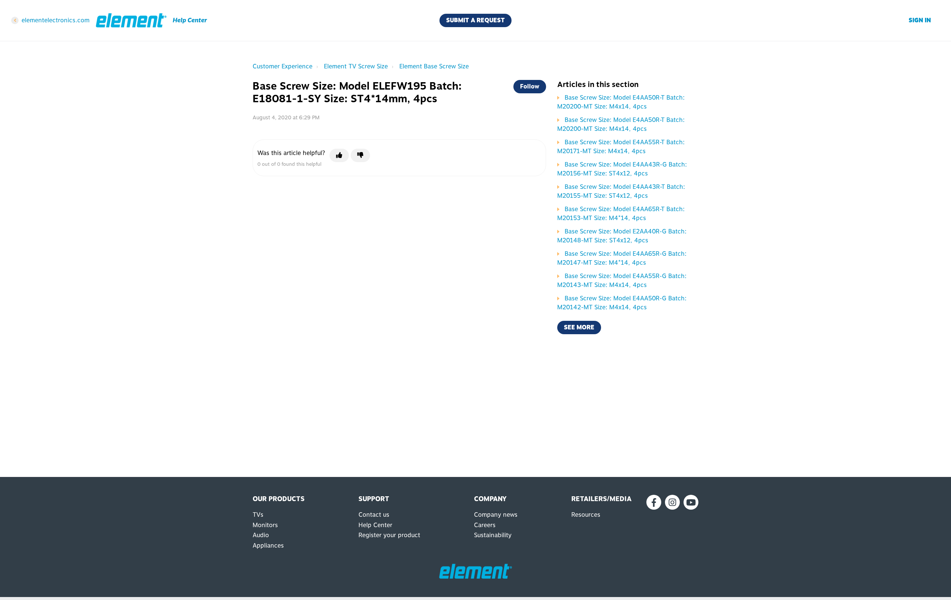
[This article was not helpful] (360, 155)
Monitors (265, 525)
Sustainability (493, 535)
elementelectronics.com (56, 20)
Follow (529, 86)
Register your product (389, 535)
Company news (495, 514)
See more (579, 327)
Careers (485, 525)
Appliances (268, 545)
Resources (585, 514)
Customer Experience (282, 66)
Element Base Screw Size (434, 66)
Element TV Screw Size (356, 66)
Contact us (373, 514)
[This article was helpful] (339, 155)
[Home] (131, 20)
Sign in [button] (920, 20)
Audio (261, 535)
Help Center (375, 525)
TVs (258, 514)
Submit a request (475, 20)
